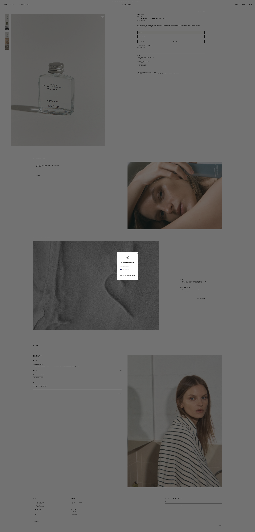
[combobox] (121, 270)
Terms (119, 277)
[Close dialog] (137, 253)
